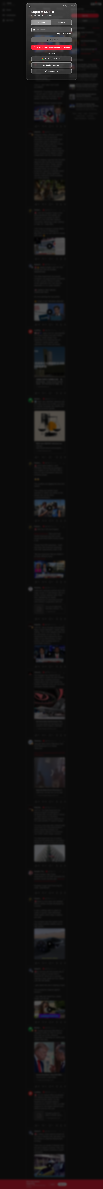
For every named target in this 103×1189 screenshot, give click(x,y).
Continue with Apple (53, 65)
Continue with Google (53, 59)
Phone (62, 22)
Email (43, 22)
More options (53, 71)
